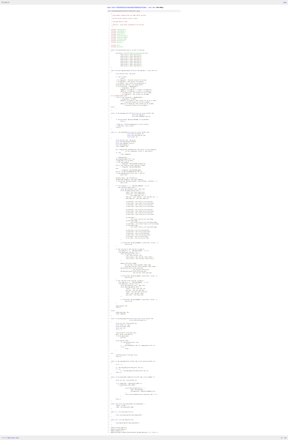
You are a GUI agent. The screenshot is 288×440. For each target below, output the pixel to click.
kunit (109, 7)
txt (282, 437)
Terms (17, 437)
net (150, 7)
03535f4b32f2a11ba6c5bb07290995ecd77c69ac (131, 7)
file (138, 11)
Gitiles (9, 437)
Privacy (13, 437)
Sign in (284, 2)
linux (113, 7)
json (285, 437)
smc (153, 7)
